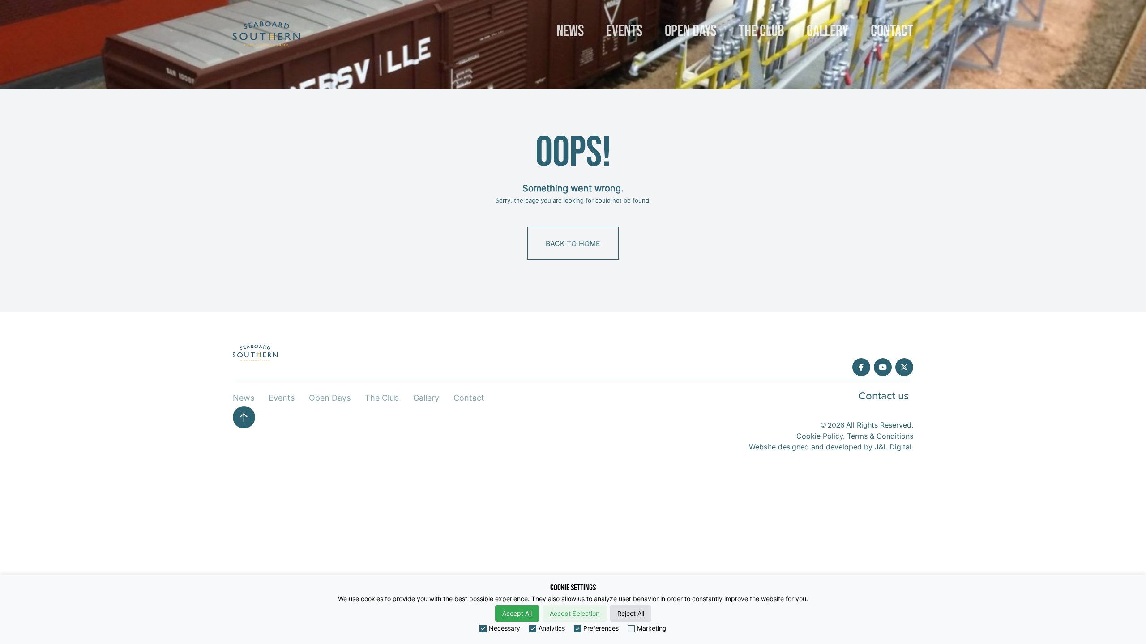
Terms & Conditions (880, 436)
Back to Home (573, 243)
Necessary (504, 628)
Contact (892, 32)
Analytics (552, 628)
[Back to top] (244, 417)
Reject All (630, 613)
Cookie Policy (819, 436)
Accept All (517, 613)
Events (624, 32)
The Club (761, 32)
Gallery (827, 32)
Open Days (690, 32)
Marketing (652, 628)
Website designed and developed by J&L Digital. (831, 446)
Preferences (601, 628)
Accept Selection (574, 613)
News (570, 32)
